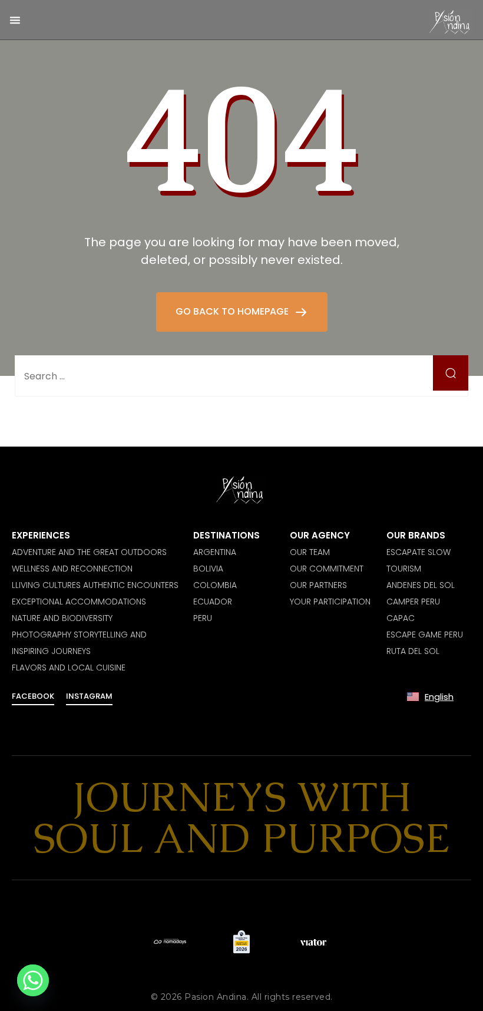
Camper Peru (413, 601)
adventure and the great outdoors (89, 552)
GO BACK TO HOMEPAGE (233, 311)
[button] (15, 19)
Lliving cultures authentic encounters (95, 585)
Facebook (33, 696)
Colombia (215, 585)
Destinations (226, 535)
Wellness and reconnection (72, 568)
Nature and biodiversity (62, 618)
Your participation (330, 601)
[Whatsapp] (33, 980)
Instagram (89, 696)
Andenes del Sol (420, 585)
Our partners (318, 585)
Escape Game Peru (424, 634)
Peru (202, 618)
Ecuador (212, 601)
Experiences (41, 535)
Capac (400, 618)
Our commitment (326, 568)
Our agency (320, 535)
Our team (310, 552)
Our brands (415, 535)
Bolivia (208, 568)
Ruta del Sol (412, 651)
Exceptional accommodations (79, 601)
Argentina (214, 552)
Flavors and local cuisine (68, 667)
